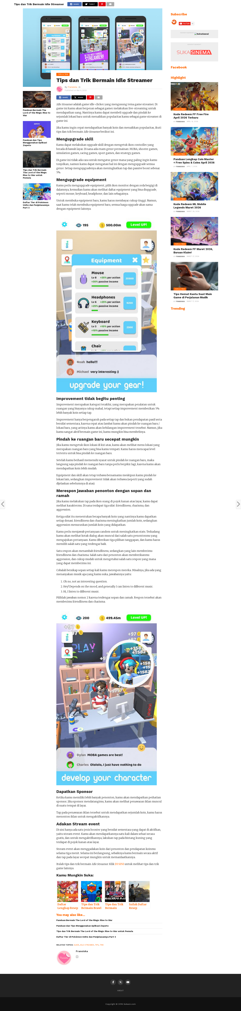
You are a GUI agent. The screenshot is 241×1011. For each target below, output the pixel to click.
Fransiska (72, 87)
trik (102, 945)
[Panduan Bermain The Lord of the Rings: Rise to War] (37, 107)
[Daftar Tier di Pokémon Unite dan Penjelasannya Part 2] (37, 199)
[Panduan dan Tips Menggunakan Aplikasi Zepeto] (37, 137)
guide (76, 945)
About (120, 991)
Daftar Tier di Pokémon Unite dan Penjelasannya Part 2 (36, 205)
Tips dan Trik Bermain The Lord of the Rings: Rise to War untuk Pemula (35, 174)
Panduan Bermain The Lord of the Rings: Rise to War (36, 113)
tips (97, 945)
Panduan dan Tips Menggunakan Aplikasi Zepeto (35, 143)
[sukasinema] (194, 57)
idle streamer (87, 945)
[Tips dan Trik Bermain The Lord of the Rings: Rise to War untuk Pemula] (37, 166)
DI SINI (119, 864)
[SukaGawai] (201, 34)
